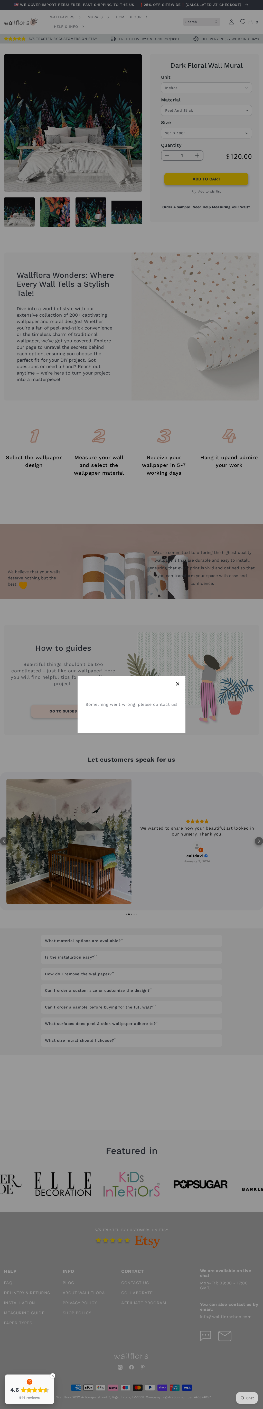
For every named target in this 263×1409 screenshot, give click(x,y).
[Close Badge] (52, 1375)
